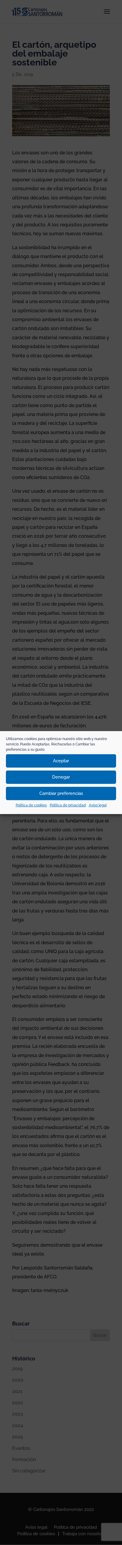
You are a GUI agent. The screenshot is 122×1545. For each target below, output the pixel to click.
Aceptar (61, 760)
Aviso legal (98, 805)
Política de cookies (31, 805)
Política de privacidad (68, 805)
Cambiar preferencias (61, 793)
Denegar (61, 777)
